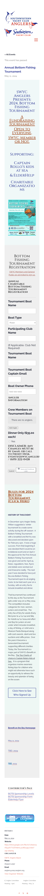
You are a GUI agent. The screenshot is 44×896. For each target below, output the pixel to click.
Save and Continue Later (27, 470)
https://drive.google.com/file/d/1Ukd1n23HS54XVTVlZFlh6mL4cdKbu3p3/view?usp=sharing (21, 848)
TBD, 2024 (13, 750)
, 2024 (14, 764)
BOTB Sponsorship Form (20, 796)
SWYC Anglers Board (13, 858)
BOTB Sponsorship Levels (21, 793)
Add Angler (13, 428)
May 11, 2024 (13, 741)
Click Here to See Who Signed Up (22, 692)
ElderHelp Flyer (16, 799)
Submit (11, 471)
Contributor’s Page (20, 788)
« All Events (10, 54)
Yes (13, 441)
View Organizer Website (14, 874)
